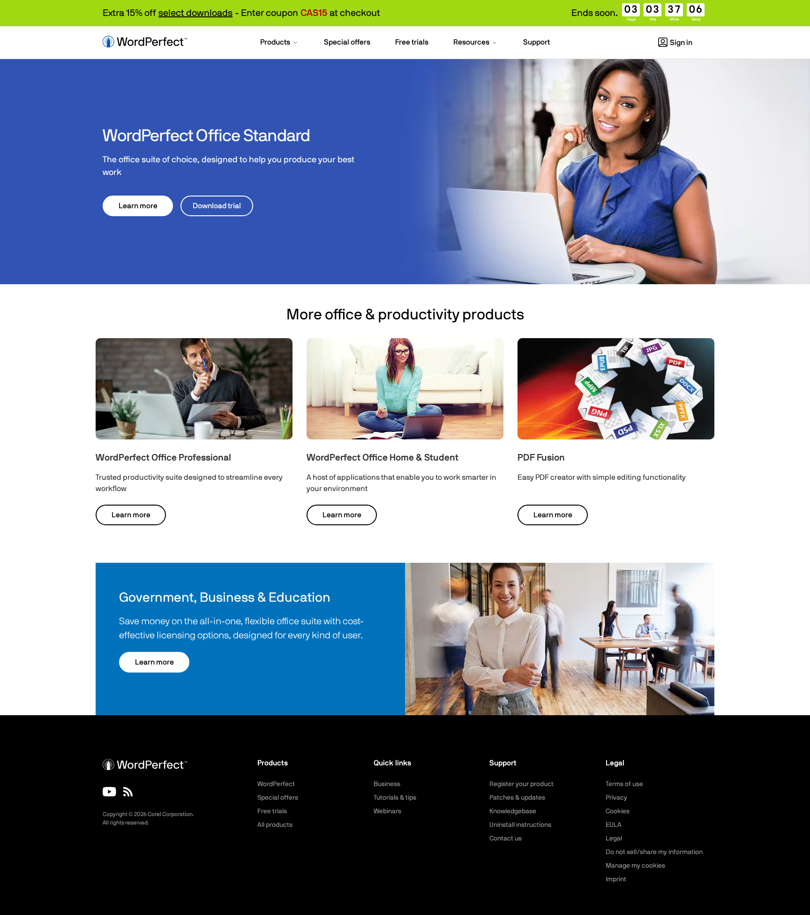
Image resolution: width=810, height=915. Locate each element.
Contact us (505, 838)
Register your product (521, 784)
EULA (614, 825)
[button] (279, 43)
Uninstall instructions (520, 825)
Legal (614, 838)
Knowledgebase (512, 811)
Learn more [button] (138, 206)
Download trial (217, 206)
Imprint (616, 879)
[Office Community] (128, 791)
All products (274, 825)
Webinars (387, 811)
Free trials (272, 811)
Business (387, 784)
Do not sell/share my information (654, 852)
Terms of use (624, 784)
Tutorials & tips (395, 797)
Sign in (681, 42)
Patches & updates (517, 797)
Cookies (618, 811)
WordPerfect (276, 784)
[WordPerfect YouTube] (109, 791)
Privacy (616, 797)
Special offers (277, 797)
